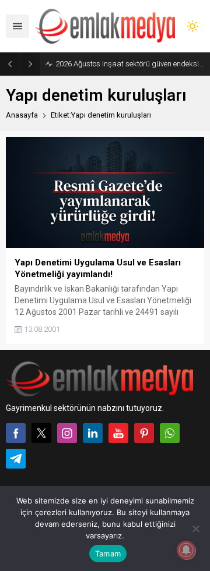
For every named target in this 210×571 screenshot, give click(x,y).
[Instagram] (67, 433)
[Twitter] (41, 433)
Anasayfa (22, 115)
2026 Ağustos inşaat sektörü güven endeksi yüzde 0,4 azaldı (129, 63)
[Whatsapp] (170, 433)
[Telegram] (16, 459)
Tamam (108, 553)
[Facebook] (16, 433)
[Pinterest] (144, 433)
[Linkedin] (93, 433)
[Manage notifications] (186, 550)
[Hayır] (195, 528)
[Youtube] (118, 433)
